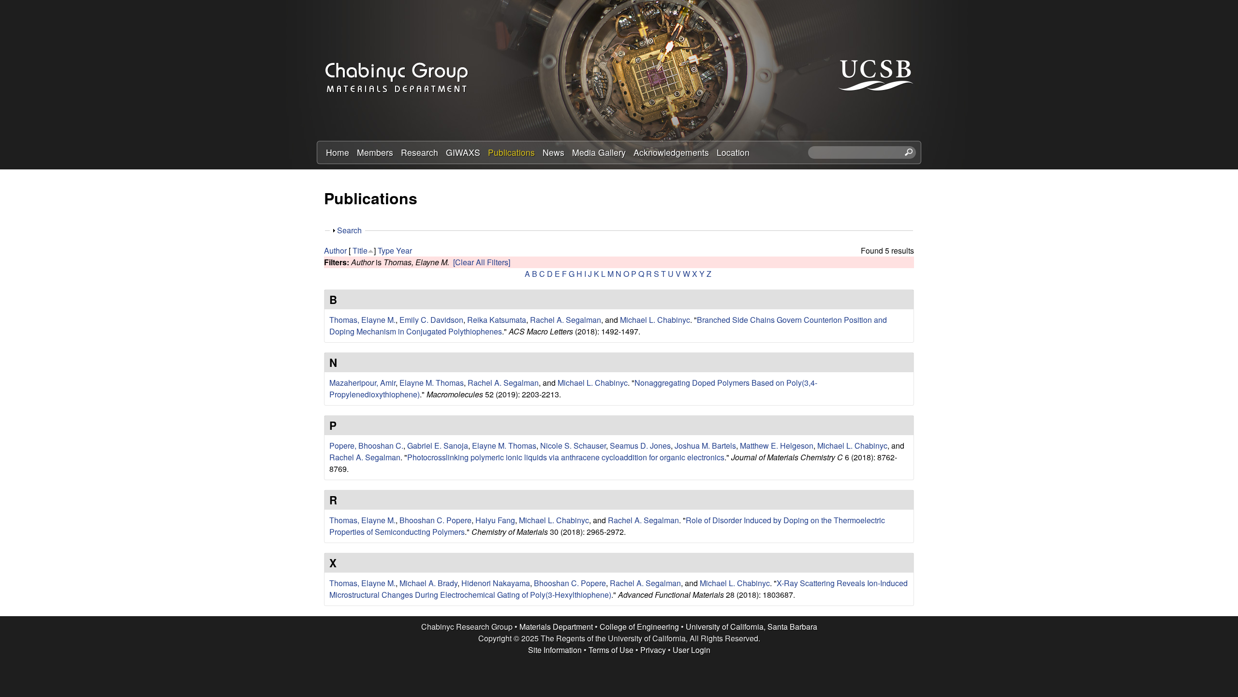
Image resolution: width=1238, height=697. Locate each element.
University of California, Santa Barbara (751, 626)
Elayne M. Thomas (431, 382)
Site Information (555, 649)
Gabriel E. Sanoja (437, 445)
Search (349, 230)
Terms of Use (611, 649)
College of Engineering (639, 626)
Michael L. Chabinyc (655, 319)
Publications (511, 152)
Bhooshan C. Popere (435, 520)
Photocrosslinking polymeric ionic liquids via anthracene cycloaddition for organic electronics (565, 457)
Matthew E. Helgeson (776, 445)
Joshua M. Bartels (705, 445)
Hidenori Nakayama (495, 583)
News (553, 152)
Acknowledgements (671, 152)
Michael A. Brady (428, 583)
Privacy (653, 649)
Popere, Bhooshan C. (366, 445)
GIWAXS (463, 152)
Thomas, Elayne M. (362, 319)
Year (404, 250)
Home (337, 152)
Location (733, 152)
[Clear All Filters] (481, 262)
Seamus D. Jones (640, 445)
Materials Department (556, 626)
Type (386, 250)
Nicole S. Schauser (573, 445)
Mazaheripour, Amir (362, 382)
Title (360, 250)
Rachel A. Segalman (565, 319)
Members (375, 152)
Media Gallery (599, 152)
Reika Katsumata (496, 319)
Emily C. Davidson (431, 319)
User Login (691, 649)
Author (335, 250)
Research (419, 152)
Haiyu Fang (495, 520)
